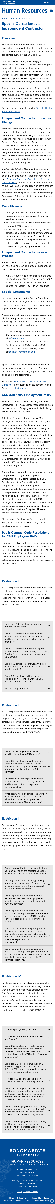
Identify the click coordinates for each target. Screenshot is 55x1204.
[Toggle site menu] (51, 10)
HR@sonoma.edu (27, 1183)
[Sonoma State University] (10, 2)
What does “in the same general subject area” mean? (24, 1038)
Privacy (47, 1198)
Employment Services (21, 18)
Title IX (27, 1200)
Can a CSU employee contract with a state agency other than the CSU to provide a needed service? (25, 666)
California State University (42, 1200)
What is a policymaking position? (21, 1029)
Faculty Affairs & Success (27, 1191)
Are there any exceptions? (17, 688)
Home (5, 18)
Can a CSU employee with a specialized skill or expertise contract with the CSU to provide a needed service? (25, 678)
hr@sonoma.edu (16, 338)
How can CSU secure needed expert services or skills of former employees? (24, 1080)
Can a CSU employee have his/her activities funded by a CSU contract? (22, 753)
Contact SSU (36, 1198)
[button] (52, 1201)
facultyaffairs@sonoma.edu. (21, 351)
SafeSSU (18, 1200)
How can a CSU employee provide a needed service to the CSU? (23, 625)
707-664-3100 (31, 1186)
